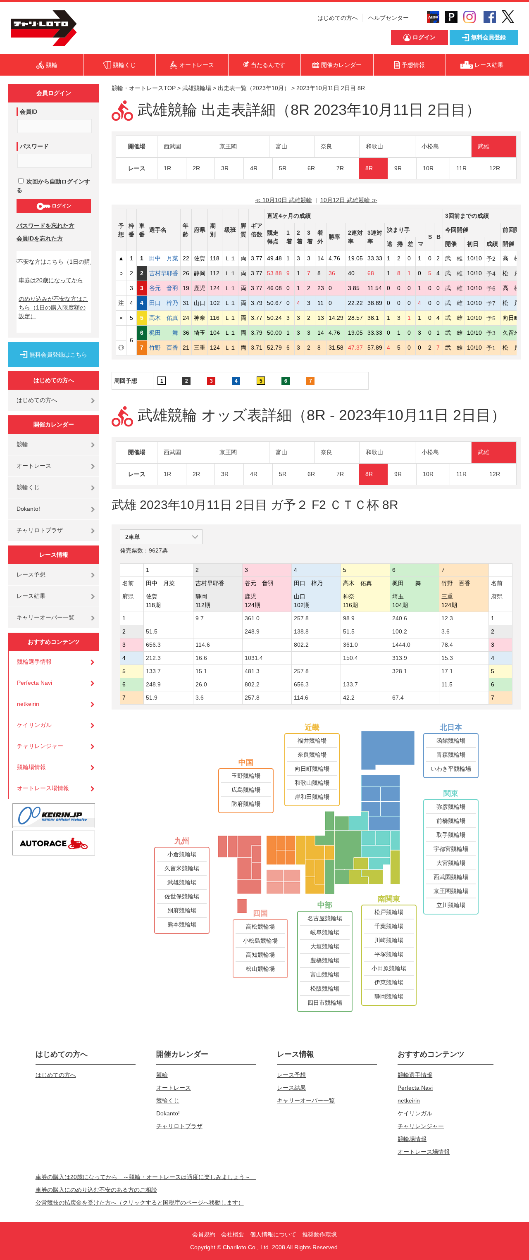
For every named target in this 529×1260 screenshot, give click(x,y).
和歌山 (374, 146)
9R (398, 168)
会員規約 (203, 1234)
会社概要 (232, 1234)
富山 (281, 146)
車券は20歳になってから (51, 280)
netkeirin (28, 703)
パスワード (34, 146)
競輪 (22, 444)
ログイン (60, 206)
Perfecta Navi (34, 682)
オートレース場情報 (43, 788)
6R (311, 168)
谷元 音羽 (163, 288)
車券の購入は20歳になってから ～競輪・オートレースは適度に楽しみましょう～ (146, 1177)
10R (428, 168)
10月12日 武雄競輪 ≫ (348, 200)
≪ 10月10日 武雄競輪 (283, 200)
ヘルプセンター (388, 17)
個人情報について (273, 1234)
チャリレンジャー (40, 746)
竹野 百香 (163, 347)
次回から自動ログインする (53, 185)
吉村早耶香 (163, 273)
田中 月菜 (163, 258)
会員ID (28, 111)
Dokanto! (28, 508)
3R (225, 168)
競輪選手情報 (34, 661)
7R (340, 168)
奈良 (326, 146)
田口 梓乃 (163, 303)
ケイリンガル (34, 725)
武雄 (483, 146)
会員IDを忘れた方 (40, 238)
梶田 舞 (163, 332)
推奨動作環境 (319, 1234)
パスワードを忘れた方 (45, 225)
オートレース (34, 465)
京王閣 (228, 146)
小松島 (430, 146)
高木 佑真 (163, 317)
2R (196, 168)
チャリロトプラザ (40, 530)
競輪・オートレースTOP (144, 88)
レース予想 (31, 574)
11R (461, 168)
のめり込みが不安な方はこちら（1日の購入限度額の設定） (53, 307)
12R (494, 168)
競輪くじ (28, 487)
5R (282, 168)
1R (167, 168)
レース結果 (31, 596)
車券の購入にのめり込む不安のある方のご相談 (96, 1189)
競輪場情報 (31, 767)
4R (253, 168)
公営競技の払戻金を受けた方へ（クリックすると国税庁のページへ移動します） (140, 1202)
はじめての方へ (337, 17)
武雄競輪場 (196, 88)
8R (369, 168)
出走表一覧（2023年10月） (254, 88)
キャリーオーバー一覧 (45, 617)
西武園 (172, 146)
